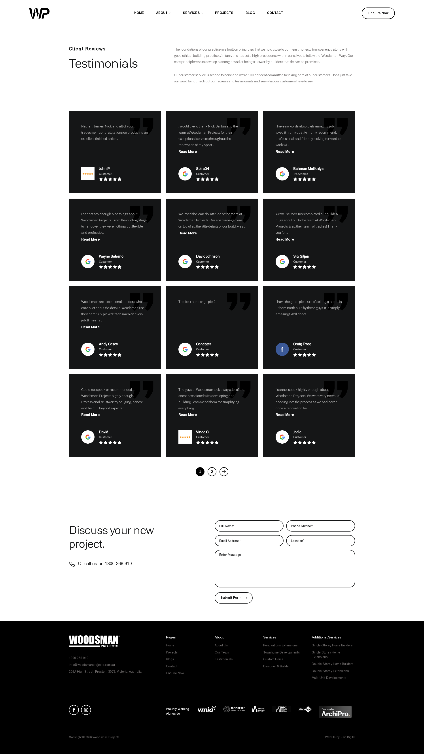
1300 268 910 (118, 564)
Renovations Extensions (280, 645)
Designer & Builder (276, 666)
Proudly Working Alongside (177, 712)
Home (139, 13)
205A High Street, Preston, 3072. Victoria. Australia (105, 672)
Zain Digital (348, 737)
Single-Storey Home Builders (332, 645)
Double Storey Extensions (330, 671)
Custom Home (273, 659)
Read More (187, 152)
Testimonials (224, 659)
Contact (275, 13)
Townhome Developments (281, 652)
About (162, 13)
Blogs (170, 659)
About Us (221, 645)
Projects (224, 13)
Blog (250, 13)
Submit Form (231, 598)
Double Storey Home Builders (333, 664)
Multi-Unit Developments (329, 678)
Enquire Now (378, 13)
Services (191, 13)
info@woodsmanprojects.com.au (92, 665)
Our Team (222, 652)
